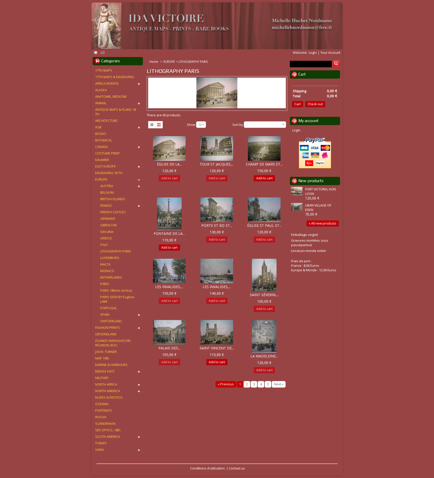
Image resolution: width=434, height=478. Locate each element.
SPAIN (104, 314)
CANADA (101, 146)
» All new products (322, 223)
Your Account (330, 52)
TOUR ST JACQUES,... (217, 164)
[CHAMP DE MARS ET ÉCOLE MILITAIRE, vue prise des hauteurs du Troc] (264, 148)
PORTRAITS (103, 410)
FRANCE (106, 205)
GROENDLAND (106, 334)
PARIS (104, 284)
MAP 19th (102, 358)
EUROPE (169, 62)
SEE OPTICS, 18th (108, 430)
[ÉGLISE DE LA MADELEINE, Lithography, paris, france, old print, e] (169, 148)
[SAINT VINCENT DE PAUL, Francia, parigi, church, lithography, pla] (217, 332)
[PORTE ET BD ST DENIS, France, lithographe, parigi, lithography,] (217, 209)
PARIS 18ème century (116, 290)
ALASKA (101, 90)
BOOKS (100, 133)
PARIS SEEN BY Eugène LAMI (117, 299)
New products (310, 180)
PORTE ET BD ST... (216, 225)
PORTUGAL (108, 308)
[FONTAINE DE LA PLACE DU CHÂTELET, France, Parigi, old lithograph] (169, 213)
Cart (302, 74)
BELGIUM (107, 192)
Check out (315, 104)
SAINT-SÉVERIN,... (264, 294)
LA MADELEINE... (264, 356)
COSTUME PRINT (107, 153)
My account (308, 120)
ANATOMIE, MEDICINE (111, 96)
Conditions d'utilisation (207, 468)
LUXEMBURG (109, 257)
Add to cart (264, 178)
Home (154, 62)
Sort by (237, 124)
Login (313, 52)
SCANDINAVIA (105, 423)
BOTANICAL (103, 140)
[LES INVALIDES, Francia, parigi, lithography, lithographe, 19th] (217, 271)
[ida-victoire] (214, 26)
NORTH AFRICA (106, 384)
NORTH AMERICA (107, 391)
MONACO (107, 271)
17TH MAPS (103, 70)
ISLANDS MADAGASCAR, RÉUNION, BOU (113, 342)
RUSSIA (100, 417)
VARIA (99, 449)
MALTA (105, 264)
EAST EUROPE (105, 166)
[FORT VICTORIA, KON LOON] (297, 191)
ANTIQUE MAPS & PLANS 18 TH (115, 111)
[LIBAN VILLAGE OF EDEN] (297, 207)
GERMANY (107, 218)
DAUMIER (102, 159)
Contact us (237, 468)
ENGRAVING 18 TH (108, 173)
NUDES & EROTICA (108, 397)
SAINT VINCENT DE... (217, 348)
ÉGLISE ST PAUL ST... (264, 225)
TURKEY (101, 443)
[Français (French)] (96, 52)
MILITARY (101, 378)
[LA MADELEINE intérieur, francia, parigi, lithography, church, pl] (264, 336)
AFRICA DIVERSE (107, 83)
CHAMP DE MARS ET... (264, 164)
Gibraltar (107, 231)
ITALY (104, 244)
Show (191, 124)
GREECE (106, 238)
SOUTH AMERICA (107, 436)
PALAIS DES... (169, 348)
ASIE (98, 127)
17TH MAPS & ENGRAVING (114, 77)
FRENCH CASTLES (113, 212)
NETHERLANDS (111, 277)
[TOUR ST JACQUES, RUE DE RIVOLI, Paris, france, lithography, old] (217, 148)
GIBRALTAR (108, 225)
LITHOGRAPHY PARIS (115, 251)
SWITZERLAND (111, 321)
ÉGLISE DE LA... (169, 164)
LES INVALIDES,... (169, 286)
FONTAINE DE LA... (169, 233)
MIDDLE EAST (105, 371)
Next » (278, 384)
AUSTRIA (106, 186)
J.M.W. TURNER (106, 351)
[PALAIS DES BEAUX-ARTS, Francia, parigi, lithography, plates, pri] (169, 332)
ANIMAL (100, 103)
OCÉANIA (101, 404)
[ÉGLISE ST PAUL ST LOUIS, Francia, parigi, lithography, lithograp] (264, 209)
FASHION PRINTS (107, 327)
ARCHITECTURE (106, 120)
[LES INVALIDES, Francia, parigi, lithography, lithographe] (169, 271)
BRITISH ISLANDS (112, 199)
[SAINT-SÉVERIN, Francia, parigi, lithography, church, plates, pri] (264, 275)
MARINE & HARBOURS (111, 364)
